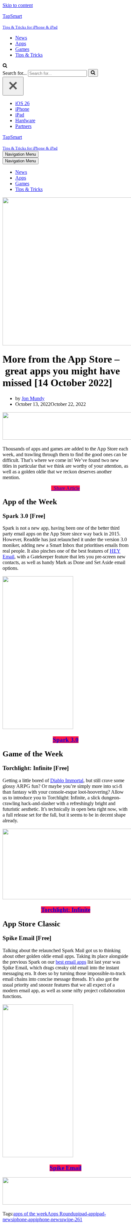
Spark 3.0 (66, 739)
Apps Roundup (62, 1213)
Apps (20, 43)
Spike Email (65, 1168)
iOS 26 (22, 103)
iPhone (22, 109)
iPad (19, 114)
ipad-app (87, 1213)
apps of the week (30, 1213)
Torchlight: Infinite (65, 909)
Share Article (65, 488)
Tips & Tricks (29, 55)
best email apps (71, 962)
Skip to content (18, 5)
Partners (23, 126)
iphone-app (24, 1219)
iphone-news (48, 1219)
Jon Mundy (33, 398)
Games (22, 49)
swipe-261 (71, 1219)
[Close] (13, 86)
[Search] (5, 66)
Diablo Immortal (66, 780)
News (21, 37)
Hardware (25, 120)
